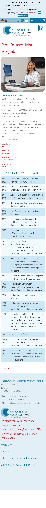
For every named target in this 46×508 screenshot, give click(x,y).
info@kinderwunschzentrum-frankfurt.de (23, 403)
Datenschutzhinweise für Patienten (18, 458)
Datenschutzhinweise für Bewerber (18, 464)
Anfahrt (4, 369)
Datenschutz (6, 451)
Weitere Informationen (34, 5)
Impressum (6, 444)
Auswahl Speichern (27, 12)
